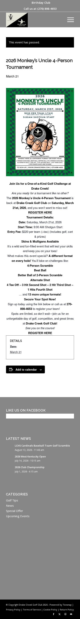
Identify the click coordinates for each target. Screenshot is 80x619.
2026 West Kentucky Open (30, 456)
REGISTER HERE (40, 212)
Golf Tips (12, 500)
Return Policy (67, 609)
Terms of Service (32, 609)
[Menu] (68, 19)
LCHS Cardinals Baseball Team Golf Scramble (42, 445)
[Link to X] (59, 614)
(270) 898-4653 (47, 9)
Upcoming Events (18, 516)
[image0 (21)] (33, 19)
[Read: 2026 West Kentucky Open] (9, 458)
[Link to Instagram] (65, 614)
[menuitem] (41, 3)
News (10, 505)
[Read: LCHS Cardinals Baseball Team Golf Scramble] (9, 447)
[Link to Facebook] (54, 614)
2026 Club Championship (29, 467)
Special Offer (14, 511)
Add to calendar (26, 369)
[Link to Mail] (71, 614)
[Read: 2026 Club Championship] (9, 469)
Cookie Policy (50, 609)
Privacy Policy (13, 609)
